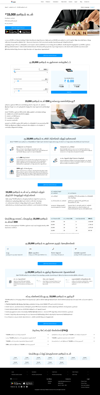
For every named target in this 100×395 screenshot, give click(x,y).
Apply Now (69, 92)
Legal (75, 1)
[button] (19, 372)
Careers (70, 1)
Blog (81, 1)
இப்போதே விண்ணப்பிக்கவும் (18, 27)
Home (42, 1)
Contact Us (86, 1)
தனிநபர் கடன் (15, 358)
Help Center (64, 1)
